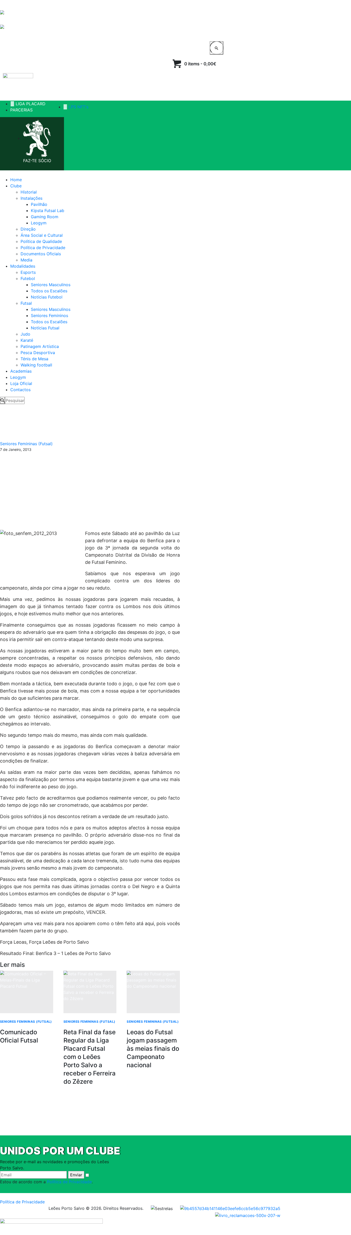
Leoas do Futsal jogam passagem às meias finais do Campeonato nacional (153, 1048)
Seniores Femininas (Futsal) (26, 443)
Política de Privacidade (69, 1181)
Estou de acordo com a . (46, 1181)
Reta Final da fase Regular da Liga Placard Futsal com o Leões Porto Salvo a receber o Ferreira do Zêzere (89, 1056)
